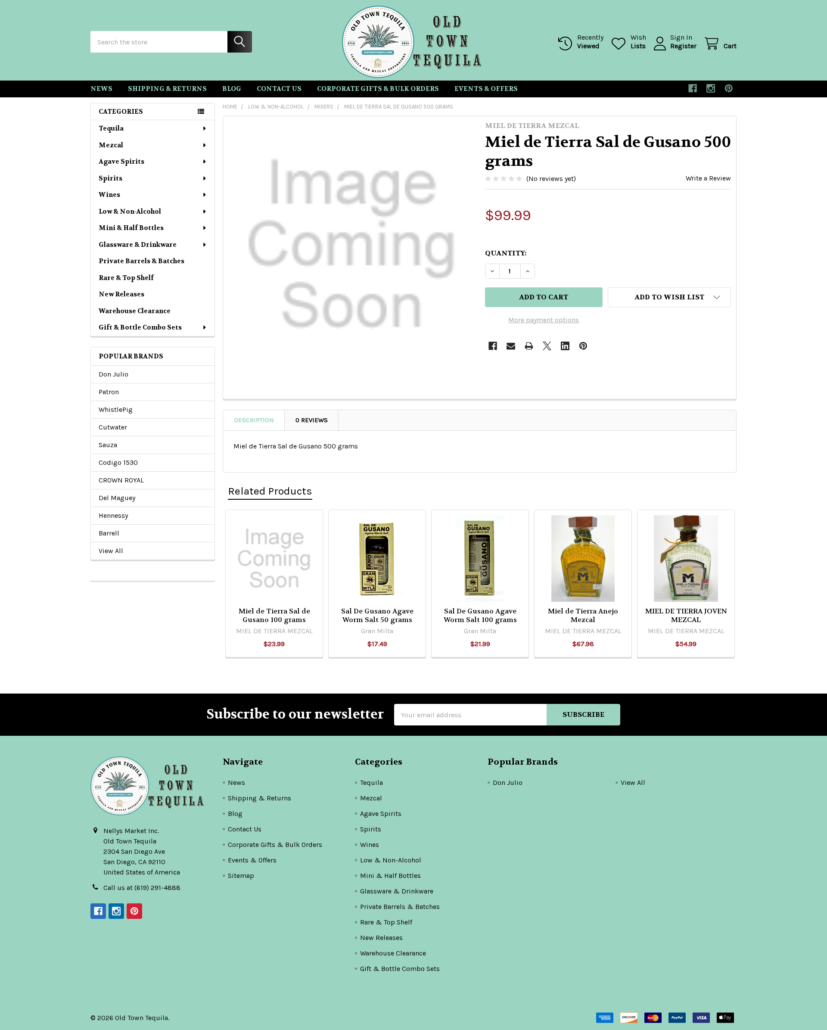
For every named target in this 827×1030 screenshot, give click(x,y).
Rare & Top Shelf (126, 278)
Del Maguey (117, 498)
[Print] (529, 346)
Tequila (111, 128)
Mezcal (111, 145)
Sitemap (241, 875)
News (101, 88)
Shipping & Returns (167, 88)
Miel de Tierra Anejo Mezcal (583, 615)
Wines (109, 194)
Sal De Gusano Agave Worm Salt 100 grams (480, 615)
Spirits (110, 178)
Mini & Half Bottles (131, 228)
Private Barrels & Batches (141, 261)
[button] (669, 297)
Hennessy (113, 515)
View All (111, 551)
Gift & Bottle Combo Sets (140, 327)
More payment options (543, 320)
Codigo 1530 (118, 462)
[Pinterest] (729, 88)
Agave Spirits (121, 161)
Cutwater (113, 427)
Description (254, 420)
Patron (109, 392)
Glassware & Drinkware (138, 244)
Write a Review (708, 178)
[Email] (511, 346)
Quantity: (505, 253)
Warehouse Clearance (135, 311)
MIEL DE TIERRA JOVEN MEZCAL (686, 615)
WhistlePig (116, 409)
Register (683, 46)
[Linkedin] (565, 346)
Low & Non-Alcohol (130, 211)
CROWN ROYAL (121, 480)
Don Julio (113, 374)
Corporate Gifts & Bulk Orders (378, 88)
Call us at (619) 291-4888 (141, 888)
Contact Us (279, 88)
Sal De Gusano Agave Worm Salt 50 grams (377, 615)
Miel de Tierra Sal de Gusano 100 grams (274, 615)
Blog (231, 88)
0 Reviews (311, 420)
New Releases (121, 294)
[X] (547, 346)
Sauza (108, 445)
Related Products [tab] (270, 491)
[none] (351, 244)
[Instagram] (710, 88)
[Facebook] (692, 88)
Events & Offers (486, 88)
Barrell (109, 533)
